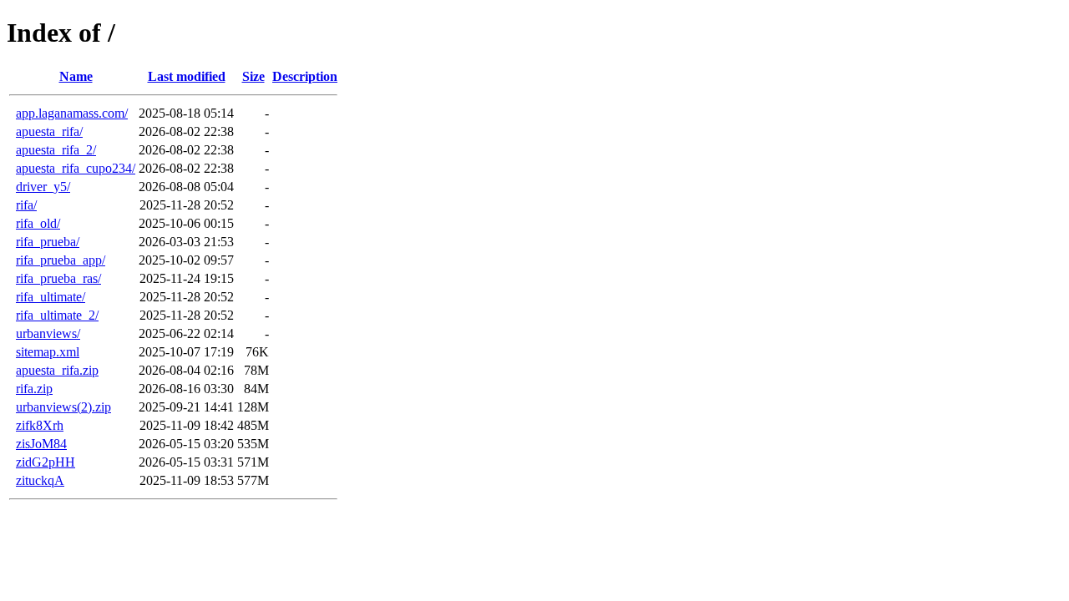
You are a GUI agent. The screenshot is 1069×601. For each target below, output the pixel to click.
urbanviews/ (48, 333)
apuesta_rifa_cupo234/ (75, 168)
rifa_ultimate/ (50, 297)
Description (304, 76)
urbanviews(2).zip (63, 407)
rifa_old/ (38, 223)
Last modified (186, 76)
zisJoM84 (41, 444)
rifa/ (26, 205)
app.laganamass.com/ (72, 113)
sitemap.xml (47, 352)
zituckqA (40, 480)
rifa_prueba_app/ (60, 260)
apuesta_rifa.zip (57, 370)
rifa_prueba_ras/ (58, 278)
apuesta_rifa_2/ (56, 150)
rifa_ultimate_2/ (57, 315)
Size (253, 76)
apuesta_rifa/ (49, 131)
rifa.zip (34, 388)
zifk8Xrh (39, 425)
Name (76, 76)
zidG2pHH (45, 462)
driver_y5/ (43, 186)
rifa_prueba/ (47, 242)
